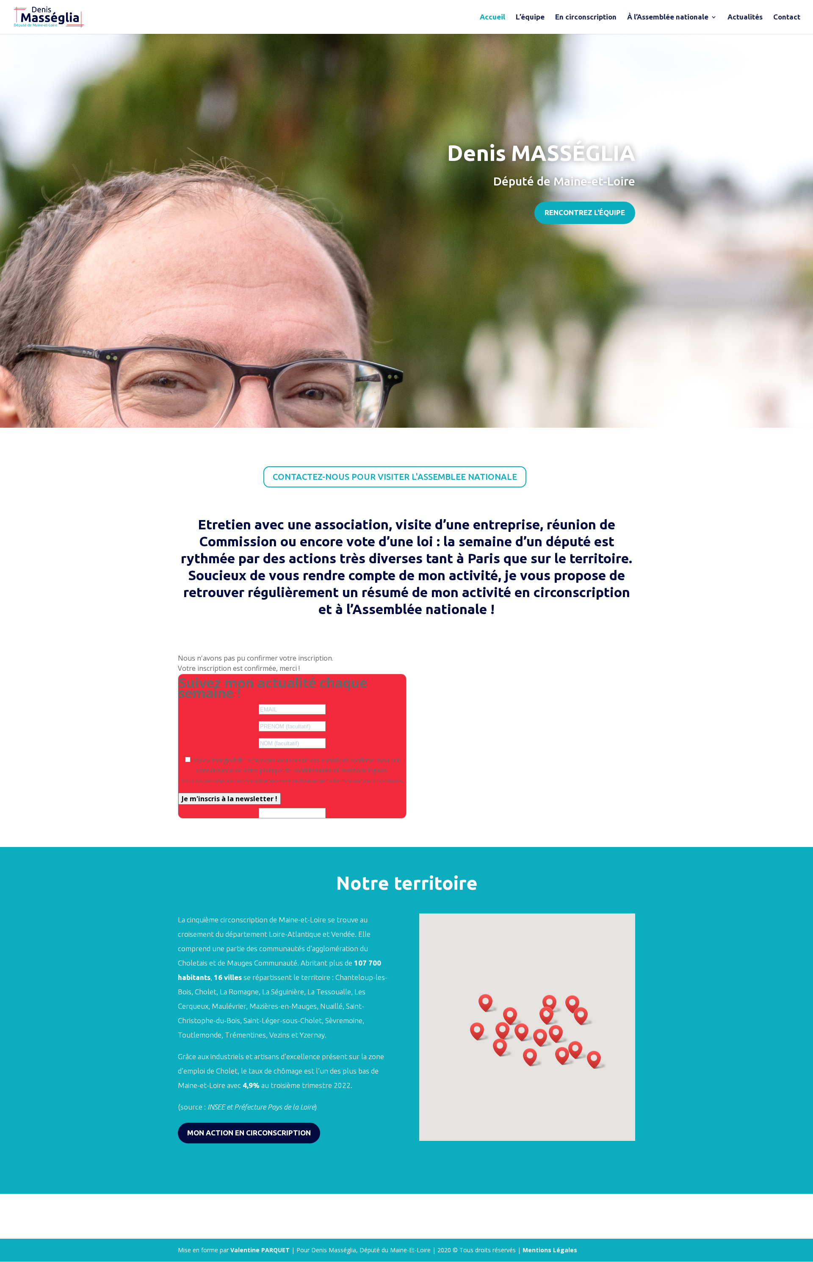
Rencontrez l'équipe (585, 212)
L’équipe (530, 17)
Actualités (745, 17)
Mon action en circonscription (249, 1133)
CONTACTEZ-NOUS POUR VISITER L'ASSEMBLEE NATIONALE (395, 477)
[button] (524, 1032)
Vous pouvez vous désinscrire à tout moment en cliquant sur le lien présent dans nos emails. (292, 780)
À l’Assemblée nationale (667, 17)
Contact (786, 17)
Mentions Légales (550, 1250)
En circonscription (586, 17)
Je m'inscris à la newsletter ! (229, 798)
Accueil (492, 17)
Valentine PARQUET (260, 1250)
